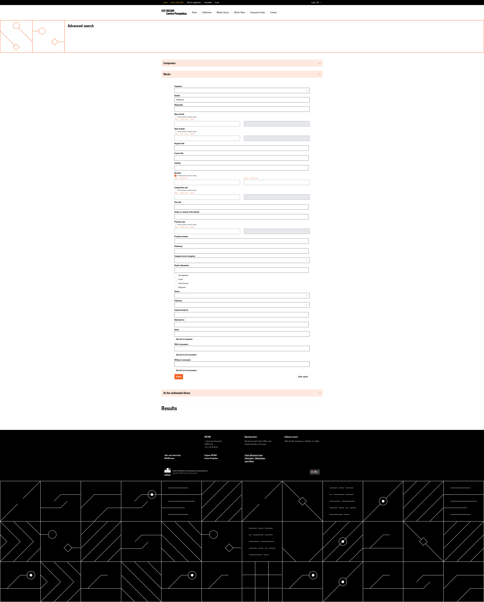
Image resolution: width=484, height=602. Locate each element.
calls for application (194, 2)
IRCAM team (169, 458)
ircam (165, 2)
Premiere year (179, 222)
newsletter (208, 2)
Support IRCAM (210, 455)
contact (273, 12)
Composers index (257, 12)
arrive (217, 2)
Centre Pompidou (211, 458)
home (194, 12)
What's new (239, 12)
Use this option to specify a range (186, 117)
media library (223, 12)
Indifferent (180, 100)
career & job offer (177, 2)
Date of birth (179, 114)
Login (313, 2)
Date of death (179, 129)
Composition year (181, 187)
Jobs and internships (172, 455)
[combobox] (242, 90)
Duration (177, 173)
